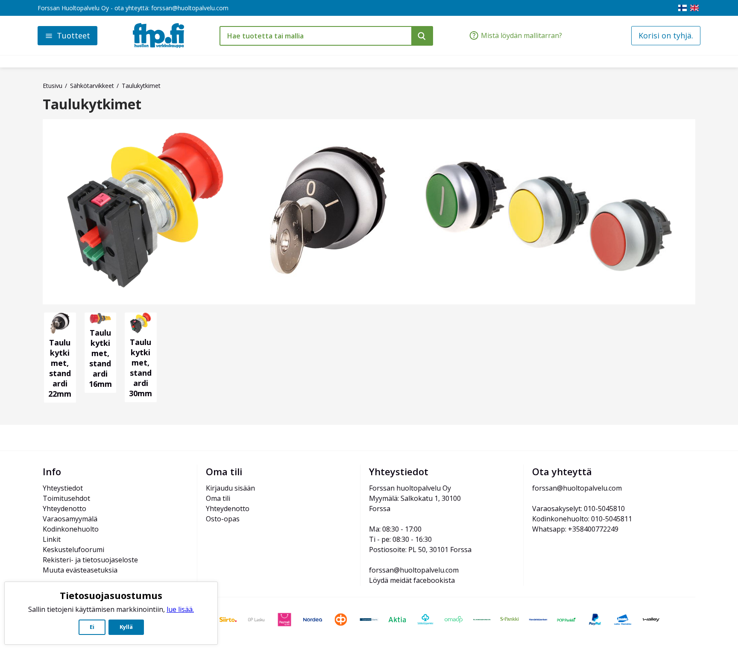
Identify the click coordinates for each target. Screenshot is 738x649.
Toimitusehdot (66, 498)
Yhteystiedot (63, 488)
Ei (92, 627)
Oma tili (218, 498)
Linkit (52, 539)
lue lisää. (180, 609)
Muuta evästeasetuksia (80, 570)
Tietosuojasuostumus (111, 595)
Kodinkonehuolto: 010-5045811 (582, 518)
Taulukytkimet (92, 104)
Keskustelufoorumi (73, 549)
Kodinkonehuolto (71, 529)
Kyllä (126, 627)
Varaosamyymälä (70, 518)
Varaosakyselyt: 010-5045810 (578, 508)
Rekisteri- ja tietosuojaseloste (90, 559)
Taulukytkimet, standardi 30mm (140, 367)
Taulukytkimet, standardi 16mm (100, 358)
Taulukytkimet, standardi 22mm (59, 368)
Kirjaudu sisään (230, 488)
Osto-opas (223, 518)
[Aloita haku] (422, 36)
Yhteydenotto (64, 508)
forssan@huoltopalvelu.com (189, 8)
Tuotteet (73, 35)
